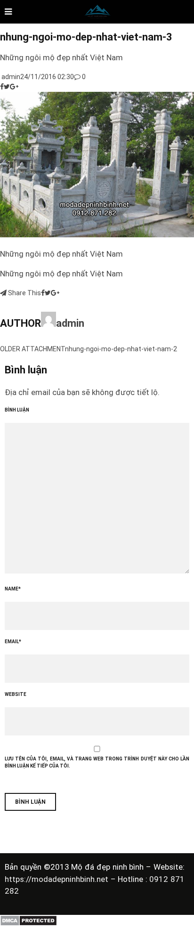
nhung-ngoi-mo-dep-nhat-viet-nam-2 (121, 349)
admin (10, 77)
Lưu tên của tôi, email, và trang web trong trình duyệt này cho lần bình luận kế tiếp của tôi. (97, 762)
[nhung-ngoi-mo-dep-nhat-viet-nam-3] (97, 235)
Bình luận (17, 409)
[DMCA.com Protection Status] (28, 924)
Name (13, 588)
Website (15, 694)
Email (13, 641)
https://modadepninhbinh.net (58, 879)
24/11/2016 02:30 (47, 77)
